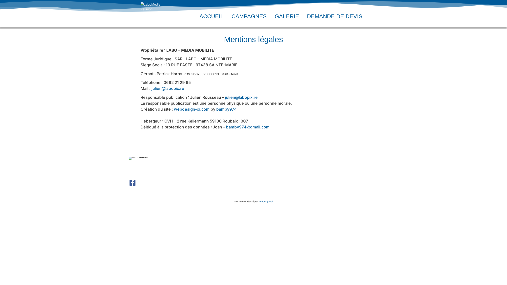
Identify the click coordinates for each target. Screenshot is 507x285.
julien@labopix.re (168, 88)
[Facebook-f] (132, 183)
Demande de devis (334, 16)
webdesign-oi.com (192, 109)
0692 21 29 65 (340, 174)
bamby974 (226, 109)
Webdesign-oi (265, 201)
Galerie (287, 16)
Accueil (211, 16)
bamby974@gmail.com (248, 127)
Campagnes (249, 16)
